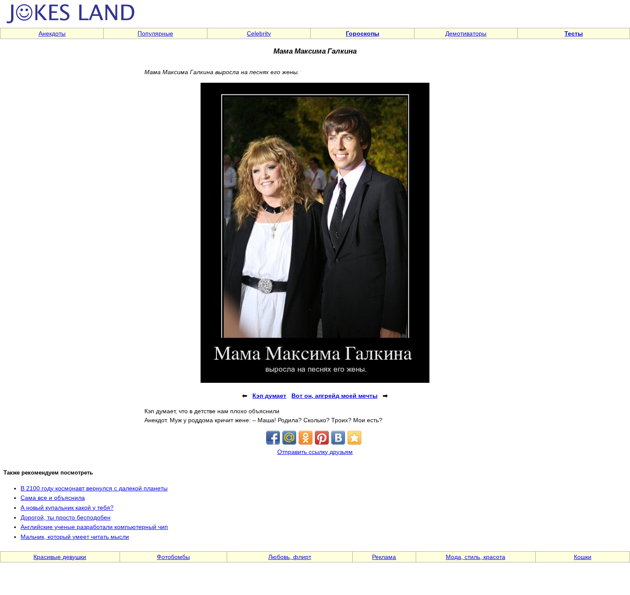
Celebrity (259, 33)
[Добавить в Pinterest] (322, 438)
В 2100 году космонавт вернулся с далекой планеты (94, 488)
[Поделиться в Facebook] (273, 438)
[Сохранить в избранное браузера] (354, 438)
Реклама (384, 556)
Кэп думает (269, 395)
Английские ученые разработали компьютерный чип (94, 526)
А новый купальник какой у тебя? (67, 507)
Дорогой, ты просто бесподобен (66, 517)
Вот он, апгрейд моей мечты (334, 395)
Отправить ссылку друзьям (315, 451)
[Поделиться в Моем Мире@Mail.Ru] (289, 438)
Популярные (155, 33)
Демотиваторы (465, 33)
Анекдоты (52, 33)
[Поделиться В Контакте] (338, 438)
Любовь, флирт (289, 556)
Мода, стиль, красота (475, 556)
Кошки (582, 556)
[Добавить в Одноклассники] (305, 438)
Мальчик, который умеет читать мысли (75, 536)
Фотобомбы (173, 556)
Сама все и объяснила (53, 497)
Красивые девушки (59, 556)
